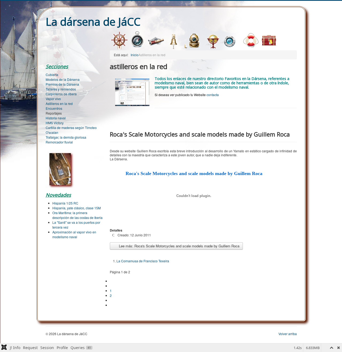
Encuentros (54, 108)
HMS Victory (55, 122)
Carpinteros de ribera (61, 94)
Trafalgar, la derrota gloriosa (66, 137)
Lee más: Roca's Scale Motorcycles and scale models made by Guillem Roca (178, 245)
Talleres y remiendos (61, 89)
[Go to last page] (112, 305)
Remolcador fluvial (59, 142)
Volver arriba (287, 333)
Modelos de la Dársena (63, 79)
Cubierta (52, 74)
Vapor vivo (53, 98)
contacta (213, 94)
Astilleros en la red (59, 103)
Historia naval (56, 118)
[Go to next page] (112, 300)
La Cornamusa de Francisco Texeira (142, 261)
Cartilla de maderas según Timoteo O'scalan (71, 130)
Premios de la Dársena (62, 84)
